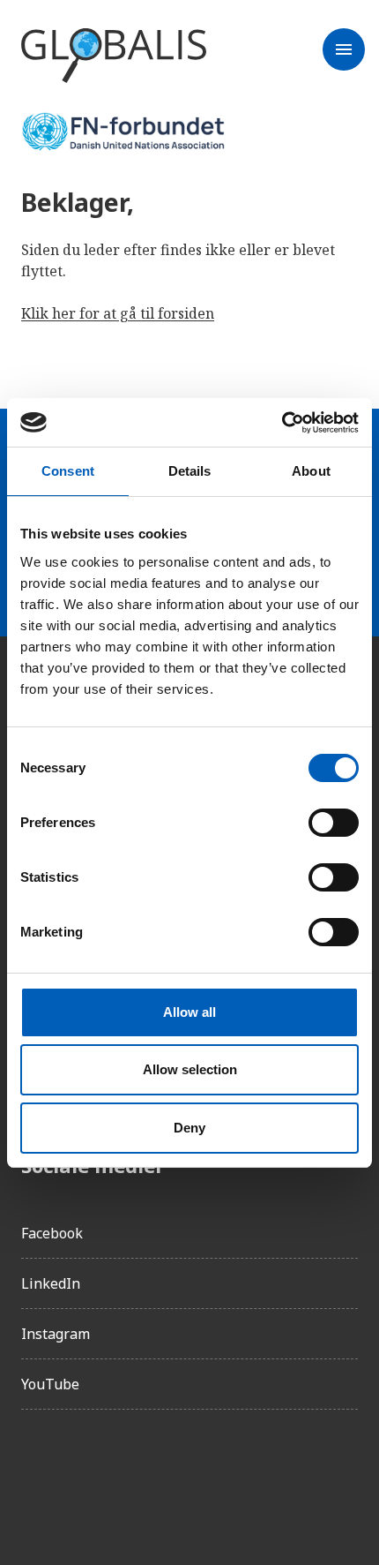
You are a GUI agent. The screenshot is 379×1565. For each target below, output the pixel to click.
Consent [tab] (67, 470)
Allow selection (190, 1069)
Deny (189, 1127)
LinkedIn (50, 1283)
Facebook (52, 1233)
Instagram (55, 1333)
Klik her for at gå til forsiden (117, 313)
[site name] (113, 56)
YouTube (50, 1384)
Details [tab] (190, 470)
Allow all (189, 1012)
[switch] (333, 823)
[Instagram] (85, 1473)
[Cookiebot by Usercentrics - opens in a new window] (281, 422)
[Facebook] (35, 1473)
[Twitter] (134, 1473)
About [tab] (311, 470)
